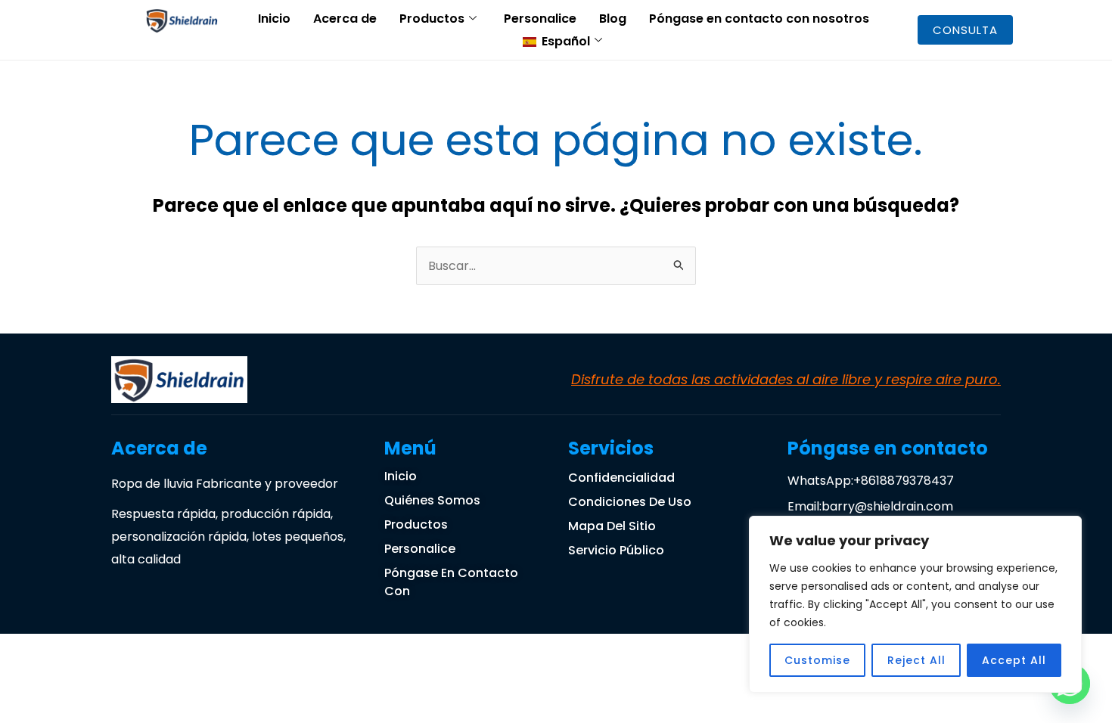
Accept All (1014, 660)
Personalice (540, 18)
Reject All (916, 660)
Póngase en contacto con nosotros (759, 18)
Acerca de (345, 18)
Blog (612, 18)
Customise (817, 660)
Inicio (274, 18)
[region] (915, 604)
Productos (431, 18)
